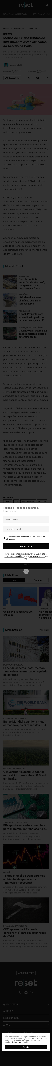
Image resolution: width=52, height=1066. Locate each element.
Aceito (26, 1047)
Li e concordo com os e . (25, 538)
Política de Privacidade (14, 556)
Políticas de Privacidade (21, 1042)
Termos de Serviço (37, 556)
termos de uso (29, 537)
